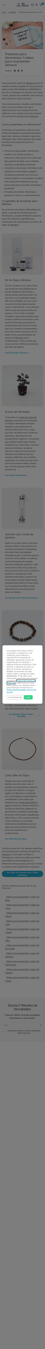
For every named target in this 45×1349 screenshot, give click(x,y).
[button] (15, 697)
